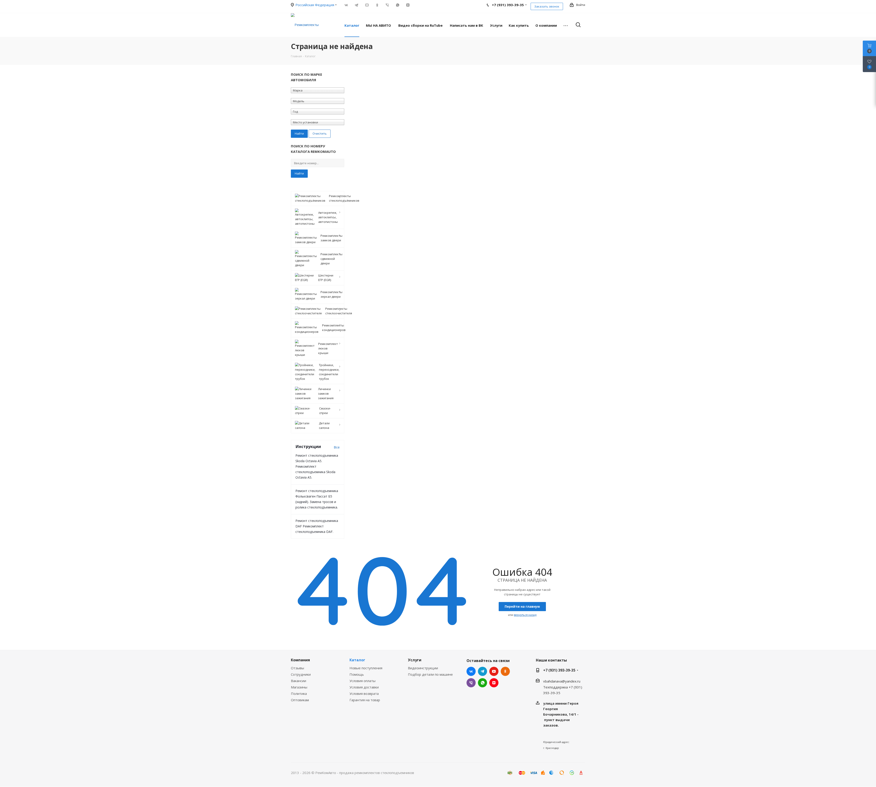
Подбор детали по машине (430, 674)
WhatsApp (397, 5)
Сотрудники (301, 674)
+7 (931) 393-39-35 (559, 670)
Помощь (356, 674)
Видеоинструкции (423, 668)
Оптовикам (300, 700)
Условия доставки (364, 687)
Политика (299, 693)
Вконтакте (346, 5)
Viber (387, 5)
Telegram (356, 5)
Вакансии (298, 680)
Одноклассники (377, 5)
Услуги (414, 659)
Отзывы (297, 668)
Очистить (320, 133)
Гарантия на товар (364, 700)
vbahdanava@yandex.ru (561, 681)
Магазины (299, 687)
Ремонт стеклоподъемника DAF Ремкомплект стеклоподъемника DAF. (316, 526)
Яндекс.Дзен (408, 5)
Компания (300, 659)
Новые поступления (365, 668)
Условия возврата (364, 693)
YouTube (367, 5)
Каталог (357, 659)
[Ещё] (566, 25)
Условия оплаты (362, 680)
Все (337, 447)
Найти (299, 173)
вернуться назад (525, 615)
